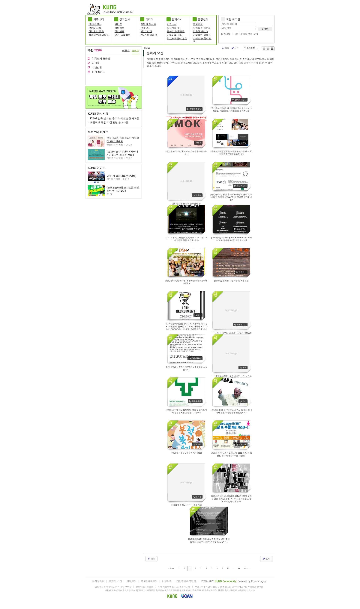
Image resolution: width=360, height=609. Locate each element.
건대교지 (145, 27)
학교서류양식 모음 (177, 38)
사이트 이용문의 (202, 27)
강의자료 (119, 31)
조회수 (135, 50)
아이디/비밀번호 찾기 (246, 33)
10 (228, 568)
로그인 (264, 29)
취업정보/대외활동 (98, 35)
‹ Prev (171, 568)
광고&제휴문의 (149, 581)
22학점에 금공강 (101, 58)
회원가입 (226, 33)
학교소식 (172, 24)
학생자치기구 (174, 27)
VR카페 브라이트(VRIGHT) (121, 175)
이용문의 (131, 581)
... (233, 568)
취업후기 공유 (96, 31)
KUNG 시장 (94, 27)
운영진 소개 (115, 581)
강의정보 (119, 27)
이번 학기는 (98, 72)
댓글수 (126, 50)
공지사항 (198, 24)
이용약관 (167, 581)
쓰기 (236, 48)
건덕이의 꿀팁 (174, 35)
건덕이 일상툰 (148, 24)
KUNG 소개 (98, 581)
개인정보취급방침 (186, 581)
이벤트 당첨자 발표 (202, 39)
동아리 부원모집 (176, 31)
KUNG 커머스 (200, 31)
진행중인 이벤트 (202, 35)
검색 (227, 48)
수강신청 (97, 67)
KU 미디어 (146, 31)
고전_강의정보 (122, 35)
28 (239, 568)
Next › (246, 568)
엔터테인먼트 (113, 179)
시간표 (118, 24)
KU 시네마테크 (149, 35)
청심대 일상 (94, 24)
